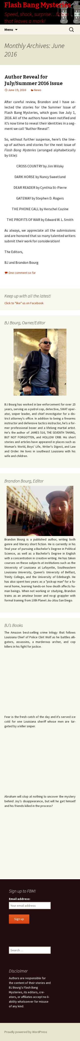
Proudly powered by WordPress (25, 1032)
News (37, 90)
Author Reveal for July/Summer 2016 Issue (33, 80)
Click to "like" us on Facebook (24, 303)
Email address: (19, 899)
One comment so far (22, 273)
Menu (8, 29)
